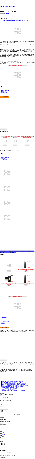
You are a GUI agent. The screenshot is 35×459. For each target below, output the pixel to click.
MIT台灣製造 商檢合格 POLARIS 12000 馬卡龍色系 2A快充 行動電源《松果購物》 (14, 390)
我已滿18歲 (2, 457)
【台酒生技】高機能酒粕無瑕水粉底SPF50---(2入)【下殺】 (15, 20)
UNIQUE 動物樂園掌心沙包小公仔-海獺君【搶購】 (9, 388)
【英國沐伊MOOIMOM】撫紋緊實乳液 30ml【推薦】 (10, 387)
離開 (4, 457)
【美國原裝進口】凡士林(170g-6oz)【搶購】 (8, 389)
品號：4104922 (4, 86)
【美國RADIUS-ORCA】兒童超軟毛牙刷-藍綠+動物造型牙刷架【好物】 (13, 381)
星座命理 (7, 13)
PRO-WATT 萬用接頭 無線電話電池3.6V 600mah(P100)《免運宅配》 (12, 382)
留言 (7, 400)
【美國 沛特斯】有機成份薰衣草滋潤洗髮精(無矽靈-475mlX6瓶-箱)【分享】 (13, 386)
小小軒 (1, 395)
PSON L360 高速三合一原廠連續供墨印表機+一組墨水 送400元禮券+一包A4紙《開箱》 (15, 385)
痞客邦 (6, 400)
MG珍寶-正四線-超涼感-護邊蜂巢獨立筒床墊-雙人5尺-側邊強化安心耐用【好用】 (14, 383)
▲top (1, 404)
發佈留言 (2, 411)
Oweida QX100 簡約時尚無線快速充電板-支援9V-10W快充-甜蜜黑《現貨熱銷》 (14, 384)
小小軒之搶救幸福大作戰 (7, 6)
